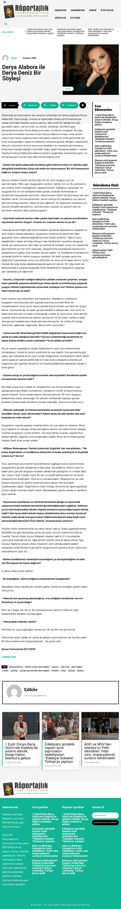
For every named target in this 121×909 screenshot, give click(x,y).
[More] (82, 105)
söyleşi (71, 670)
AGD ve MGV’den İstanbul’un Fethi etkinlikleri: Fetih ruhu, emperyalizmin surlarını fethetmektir (101, 32)
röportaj (65, 666)
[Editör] (5, 58)
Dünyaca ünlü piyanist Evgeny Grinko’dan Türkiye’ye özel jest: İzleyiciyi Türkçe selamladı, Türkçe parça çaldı (106, 166)
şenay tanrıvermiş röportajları (34, 670)
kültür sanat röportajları (37, 666)
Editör (14, 58)
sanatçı (14, 670)
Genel (68, 88)
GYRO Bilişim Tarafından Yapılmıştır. (75, 904)
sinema (55, 670)
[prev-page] (24, 31)
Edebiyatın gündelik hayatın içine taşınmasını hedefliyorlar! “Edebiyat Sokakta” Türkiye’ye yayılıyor (71, 32)
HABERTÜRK (9, 656)
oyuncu (55, 666)
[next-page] (118, 31)
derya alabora (16, 666)
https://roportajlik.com (35, 695)
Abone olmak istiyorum (105, 822)
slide (63, 670)
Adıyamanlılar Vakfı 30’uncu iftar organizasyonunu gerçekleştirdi (102, 254)
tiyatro (80, 670)
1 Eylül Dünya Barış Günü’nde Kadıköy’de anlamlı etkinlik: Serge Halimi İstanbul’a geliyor (40, 31)
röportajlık (76, 666)
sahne (5, 670)
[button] (6, 24)
